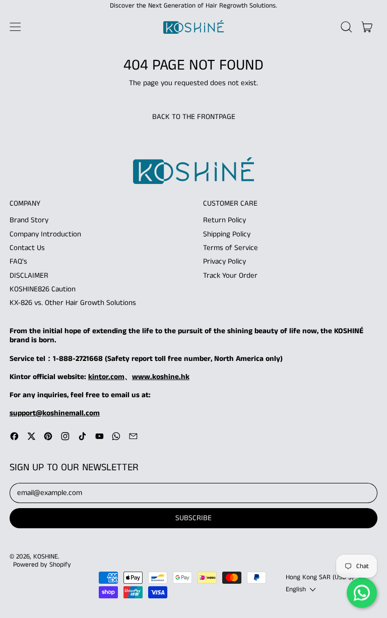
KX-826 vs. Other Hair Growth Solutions (73, 302)
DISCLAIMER (29, 275)
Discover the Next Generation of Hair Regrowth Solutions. (193, 6)
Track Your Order (230, 275)
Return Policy (224, 220)
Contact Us (27, 247)
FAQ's (18, 261)
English (296, 589)
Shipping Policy (226, 234)
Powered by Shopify (42, 565)
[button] (346, 27)
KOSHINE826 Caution (43, 289)
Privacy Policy (224, 261)
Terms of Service (230, 247)
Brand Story (29, 220)
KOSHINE (45, 557)
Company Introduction (45, 234)
